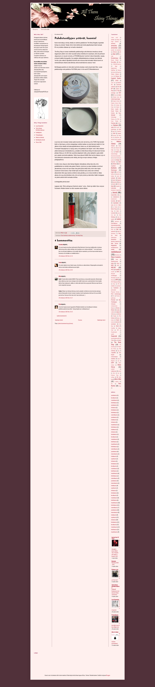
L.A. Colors (118, 205)
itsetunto (117, 174)
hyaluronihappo (114, 154)
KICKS (118, 184)
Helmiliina (117, 137)
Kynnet (119, 201)
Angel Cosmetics (115, 41)
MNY (118, 265)
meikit (112, 249)
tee (116, 340)
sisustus (117, 322)
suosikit (112, 334)
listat (118, 217)
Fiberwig (113, 119)
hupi (112, 152)
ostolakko (113, 286)
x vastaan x (116, 381)
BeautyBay (113, 62)
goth (114, 131)
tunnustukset (114, 356)
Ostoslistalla (45, 29)
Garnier (117, 127)
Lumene (118, 219)
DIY (112, 88)
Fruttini (119, 123)
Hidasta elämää (40, 137)
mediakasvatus (114, 247)
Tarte (112, 340)
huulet (117, 152)
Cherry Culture (115, 74)
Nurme (112, 280)
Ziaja (120, 386)
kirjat (112, 186)
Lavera (118, 213)
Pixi (113, 296)
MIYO (112, 265)
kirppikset (118, 186)
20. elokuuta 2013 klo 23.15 (66, 312)
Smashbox (113, 328)
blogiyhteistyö (114, 68)
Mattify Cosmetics (115, 241)
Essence (117, 107)
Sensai (119, 314)
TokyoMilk (113, 352)
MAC (117, 229)
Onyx (114, 284)
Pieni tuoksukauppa (116, 294)
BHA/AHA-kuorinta (117, 64)
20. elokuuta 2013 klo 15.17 (66, 298)
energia (117, 105)
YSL (112, 383)
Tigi (118, 350)
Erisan (112, 107)
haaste (119, 133)
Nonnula (114, 561)
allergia (117, 39)
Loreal (112, 219)
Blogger (108, 675)
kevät (114, 184)
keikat (120, 182)
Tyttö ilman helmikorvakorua (40, 129)
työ (118, 361)
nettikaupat (114, 275)
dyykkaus (117, 88)
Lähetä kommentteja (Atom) (65, 323)
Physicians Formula (115, 292)
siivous (112, 320)
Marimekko (113, 239)
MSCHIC (113, 267)
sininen (112, 322)
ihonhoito (65, 235)
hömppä (117, 160)
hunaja (117, 150)
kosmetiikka (114, 195)
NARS (118, 271)
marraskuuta (114, 454)
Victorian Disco (114, 375)
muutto (112, 271)
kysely (112, 205)
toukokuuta (114, 400)
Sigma (118, 318)
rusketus (112, 312)
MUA (112, 269)
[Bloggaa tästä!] (73, 233)
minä (112, 263)
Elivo (115, 95)
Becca (120, 62)
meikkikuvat (116, 251)
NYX (117, 279)
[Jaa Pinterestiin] (78, 233)
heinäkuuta (114, 410)
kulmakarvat (116, 197)
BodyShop (113, 70)
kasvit (114, 180)
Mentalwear (117, 255)
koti (120, 195)
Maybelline (114, 245)
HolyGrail (117, 148)
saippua (118, 312)
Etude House (114, 111)
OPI (118, 284)
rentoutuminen (114, 306)
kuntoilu (113, 201)
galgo (112, 127)
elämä (119, 95)
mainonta (113, 231)
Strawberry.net (114, 332)
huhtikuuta (114, 442)
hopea (112, 150)
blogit (116, 66)
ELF (120, 93)
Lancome (113, 213)
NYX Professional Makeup (116, 282)
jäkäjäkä (113, 178)
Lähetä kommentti (62, 316)
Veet (114, 373)
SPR (118, 330)
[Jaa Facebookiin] (77, 233)
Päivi (60, 304)
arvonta (113, 43)
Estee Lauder (114, 109)
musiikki (117, 269)
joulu (118, 176)
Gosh (120, 129)
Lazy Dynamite (39, 126)
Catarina (61, 244)
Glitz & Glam (115, 632)
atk (120, 52)
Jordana (112, 176)
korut (115, 192)
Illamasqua (114, 170)
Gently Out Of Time (115, 538)
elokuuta (113, 407)
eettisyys (113, 93)
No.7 (118, 277)
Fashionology (113, 117)
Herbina (112, 139)
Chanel (118, 72)
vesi (118, 373)
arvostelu (114, 45)
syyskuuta (113, 459)
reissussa (113, 304)
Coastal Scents (116, 78)
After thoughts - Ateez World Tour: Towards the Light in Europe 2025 (116, 548)
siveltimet (113, 324)
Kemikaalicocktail (40, 140)
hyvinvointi (114, 158)
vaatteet (112, 369)
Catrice (113, 72)
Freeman (113, 123)
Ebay (112, 90)
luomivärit (117, 221)
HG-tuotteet (118, 139)
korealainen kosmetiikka (116, 190)
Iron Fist (118, 172)
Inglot (112, 172)
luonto (114, 227)
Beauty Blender (115, 60)
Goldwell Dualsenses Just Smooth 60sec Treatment (115, 591)
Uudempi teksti (59, 320)
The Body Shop (79, 235)
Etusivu (35, 29)
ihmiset (115, 164)
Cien (112, 76)
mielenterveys (71, 235)
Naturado (113, 273)
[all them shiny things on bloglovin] (41, 118)
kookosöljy (113, 188)
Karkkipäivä (39, 132)
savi (115, 314)
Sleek (117, 326)
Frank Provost (114, 121)
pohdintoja (113, 298)
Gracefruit (119, 131)
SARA (112, 314)
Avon (114, 54)
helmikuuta (114, 403)
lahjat (117, 211)
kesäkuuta (113, 398)
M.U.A (112, 229)
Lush (118, 227)
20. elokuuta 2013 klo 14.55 (66, 270)
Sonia (60, 262)
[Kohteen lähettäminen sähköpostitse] (72, 233)
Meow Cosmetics (116, 257)
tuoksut (113, 358)
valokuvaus (113, 371)
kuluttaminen (114, 199)
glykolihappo (113, 129)
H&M (114, 133)
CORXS (116, 80)
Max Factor (114, 243)
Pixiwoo (117, 296)
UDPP (112, 363)
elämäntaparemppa (115, 99)
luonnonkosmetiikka (116, 225)
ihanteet (113, 162)
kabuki (119, 178)
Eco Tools (117, 90)
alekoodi (112, 39)
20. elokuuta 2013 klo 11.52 (66, 256)
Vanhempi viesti (101, 320)
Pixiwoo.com (115, 569)
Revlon (117, 308)
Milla (60, 276)
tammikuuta (114, 415)
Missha (118, 263)
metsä (117, 259)
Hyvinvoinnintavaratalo (116, 156)
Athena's (115, 52)
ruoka (118, 310)
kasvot (119, 180)
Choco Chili (38, 142)
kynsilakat (116, 203)
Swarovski (114, 336)
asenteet (112, 50)
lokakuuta (113, 420)
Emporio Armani (116, 101)
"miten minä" (114, 37)
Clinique (117, 76)
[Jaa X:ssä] (75, 233)
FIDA (118, 119)
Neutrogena (113, 277)
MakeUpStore (113, 237)
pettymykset (113, 290)
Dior (62, 235)
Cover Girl (113, 82)
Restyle (112, 308)
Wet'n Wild (118, 379)
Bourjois (119, 70)
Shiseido (114, 316)
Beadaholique (114, 58)
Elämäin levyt (116, 97)
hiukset (113, 146)
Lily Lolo (113, 215)
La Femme (115, 207)
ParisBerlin (116, 288)
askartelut (119, 50)
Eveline (113, 113)
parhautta (119, 286)
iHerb (119, 162)
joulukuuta (114, 395)
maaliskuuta (114, 424)
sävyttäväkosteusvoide (115, 338)
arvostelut (114, 48)
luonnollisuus (114, 223)
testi (119, 340)
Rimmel (113, 310)
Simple (117, 320)
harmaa (114, 135)
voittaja (112, 377)
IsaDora (112, 174)
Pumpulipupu (39, 135)
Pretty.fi (113, 300)
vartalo (119, 371)
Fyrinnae (115, 125)
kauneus (115, 182)
